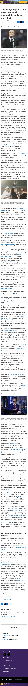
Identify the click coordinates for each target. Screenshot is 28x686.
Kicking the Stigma (8, 233)
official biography (21, 580)
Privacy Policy (6, 671)
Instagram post (21, 153)
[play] (2, 684)
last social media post (9, 87)
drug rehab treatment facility (17, 449)
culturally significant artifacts (11, 330)
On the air (14, 627)
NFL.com (10, 458)
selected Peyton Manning (8, 145)
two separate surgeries (17, 515)
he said (3, 453)
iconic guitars (23, 344)
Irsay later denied (9, 489)
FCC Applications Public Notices (9, 668)
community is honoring (14, 268)
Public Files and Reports (8, 665)
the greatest (8, 301)
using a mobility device (16, 510)
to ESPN (9, 522)
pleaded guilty (14, 443)
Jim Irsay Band (21, 385)
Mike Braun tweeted (6, 288)
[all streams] (26, 684)
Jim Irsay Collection (15, 374)
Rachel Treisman (9, 21)
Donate (24, 2)
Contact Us (5, 662)
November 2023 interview (8, 244)
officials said (7, 492)
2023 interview (13, 470)
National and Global (7, 599)
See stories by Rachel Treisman (9, 616)
